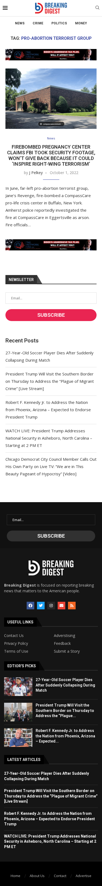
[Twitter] (41, 605)
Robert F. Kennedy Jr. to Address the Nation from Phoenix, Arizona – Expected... (65, 735)
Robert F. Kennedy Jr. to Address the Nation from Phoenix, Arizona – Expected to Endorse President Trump (48, 410)
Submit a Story (67, 651)
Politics (59, 23)
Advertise (83, 875)
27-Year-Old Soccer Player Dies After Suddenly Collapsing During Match (65, 685)
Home (15, 875)
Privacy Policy (16, 643)
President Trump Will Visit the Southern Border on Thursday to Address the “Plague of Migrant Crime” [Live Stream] (49, 381)
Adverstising (64, 635)
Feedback (62, 643)
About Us (37, 875)
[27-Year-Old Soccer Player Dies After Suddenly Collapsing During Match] (18, 686)
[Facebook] (30, 605)
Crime (38, 23)
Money (81, 23)
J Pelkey (36, 172)
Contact (60, 875)
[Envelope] (61, 605)
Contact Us (14, 635)
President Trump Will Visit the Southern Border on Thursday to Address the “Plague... (65, 710)
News (19, 23)
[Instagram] (51, 605)
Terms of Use (16, 651)
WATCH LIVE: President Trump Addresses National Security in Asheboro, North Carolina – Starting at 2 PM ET (48, 438)
